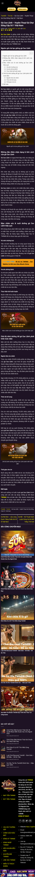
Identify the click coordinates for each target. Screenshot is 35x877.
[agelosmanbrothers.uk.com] (17, 3)
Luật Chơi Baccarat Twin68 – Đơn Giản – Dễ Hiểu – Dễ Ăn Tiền (20, 756)
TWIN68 (30, 780)
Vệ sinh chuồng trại (12, 67)
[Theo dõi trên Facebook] (20, 820)
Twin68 (3, 16)
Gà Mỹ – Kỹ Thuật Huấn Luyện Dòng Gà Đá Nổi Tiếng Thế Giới (26, 519)
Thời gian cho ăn (11, 82)
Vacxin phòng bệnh (12, 69)
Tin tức (10, 16)
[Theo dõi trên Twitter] (26, 820)
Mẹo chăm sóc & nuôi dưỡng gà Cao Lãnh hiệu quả (17, 64)
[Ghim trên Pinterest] (9, 30)
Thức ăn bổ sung (11, 80)
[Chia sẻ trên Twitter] (5, 30)
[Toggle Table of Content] (30, 53)
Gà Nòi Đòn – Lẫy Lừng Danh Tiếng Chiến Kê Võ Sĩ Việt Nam (9, 519)
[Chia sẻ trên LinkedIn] (11, 30)
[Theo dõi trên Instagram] (23, 820)
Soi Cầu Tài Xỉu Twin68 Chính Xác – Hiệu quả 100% (20, 764)
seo (24, 28)
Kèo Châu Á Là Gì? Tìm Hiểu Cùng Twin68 (18, 748)
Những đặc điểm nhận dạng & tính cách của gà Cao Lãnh (17, 59)
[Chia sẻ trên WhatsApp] (2, 30)
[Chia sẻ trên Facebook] (3, 30)
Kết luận (5, 84)
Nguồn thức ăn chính (13, 78)
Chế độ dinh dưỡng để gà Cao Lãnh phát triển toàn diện (17, 75)
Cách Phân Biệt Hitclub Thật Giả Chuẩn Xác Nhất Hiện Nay (19, 740)
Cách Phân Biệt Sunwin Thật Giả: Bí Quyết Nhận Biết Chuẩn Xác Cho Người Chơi (19, 731)
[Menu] (2, 3)
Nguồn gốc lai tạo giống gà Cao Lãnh (14, 56)
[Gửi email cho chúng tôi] (30, 820)
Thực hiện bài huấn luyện (14, 71)
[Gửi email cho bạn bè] (7, 30)
